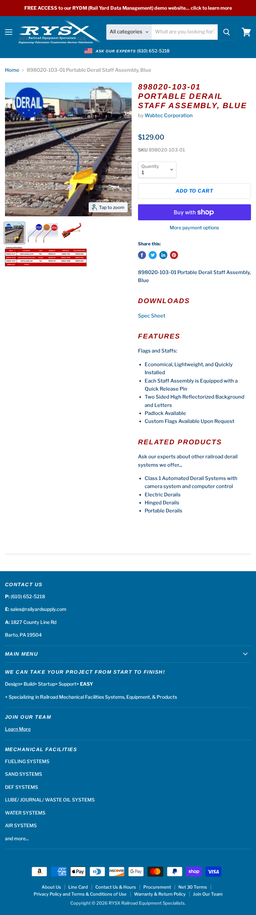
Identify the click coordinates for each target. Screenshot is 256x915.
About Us (51, 887)
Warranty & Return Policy (160, 894)
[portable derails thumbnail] (14, 233)
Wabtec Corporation (169, 115)
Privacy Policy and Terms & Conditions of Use (80, 894)
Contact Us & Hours (115, 887)
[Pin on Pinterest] (174, 255)
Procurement (157, 887)
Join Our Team (208, 894)
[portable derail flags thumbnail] (43, 233)
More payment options (194, 227)
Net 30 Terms (192, 887)
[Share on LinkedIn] (163, 255)
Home (12, 70)
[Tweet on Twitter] (153, 255)
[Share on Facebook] (142, 255)
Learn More (18, 729)
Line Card (78, 887)
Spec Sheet (151, 316)
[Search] (227, 32)
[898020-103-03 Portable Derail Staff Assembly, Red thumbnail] (71, 233)
